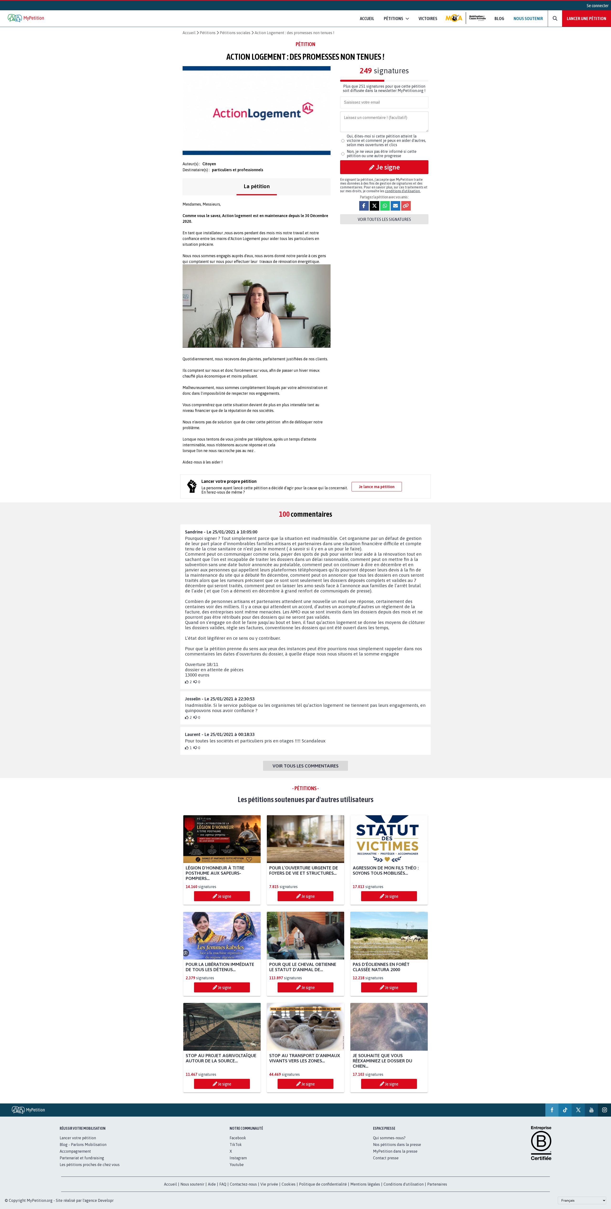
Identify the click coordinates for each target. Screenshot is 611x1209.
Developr (106, 1200)
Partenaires (437, 1184)
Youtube (237, 1164)
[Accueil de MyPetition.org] (26, 18)
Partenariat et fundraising (82, 1158)
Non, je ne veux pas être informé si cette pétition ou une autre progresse (381, 153)
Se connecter (598, 5)
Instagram (238, 1158)
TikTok (236, 1144)
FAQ (222, 1184)
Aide (212, 1184)
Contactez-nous (243, 1184)
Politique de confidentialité (323, 1184)
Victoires (428, 18)
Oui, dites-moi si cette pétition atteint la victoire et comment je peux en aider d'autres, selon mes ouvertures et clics (386, 140)
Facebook (238, 1138)
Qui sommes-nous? (389, 1138)
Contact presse (386, 1158)
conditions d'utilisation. (403, 191)
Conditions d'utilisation (404, 1184)
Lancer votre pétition (78, 1138)
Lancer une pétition (586, 18)
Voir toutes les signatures (384, 219)
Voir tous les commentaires (305, 765)
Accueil (367, 18)
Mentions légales (365, 1184)
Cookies (288, 1184)
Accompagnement (75, 1151)
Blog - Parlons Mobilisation (83, 1144)
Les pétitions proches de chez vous (90, 1164)
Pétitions (208, 33)
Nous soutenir (528, 18)
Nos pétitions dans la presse (397, 1144)
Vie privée (269, 1184)
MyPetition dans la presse (395, 1151)
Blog (499, 18)
